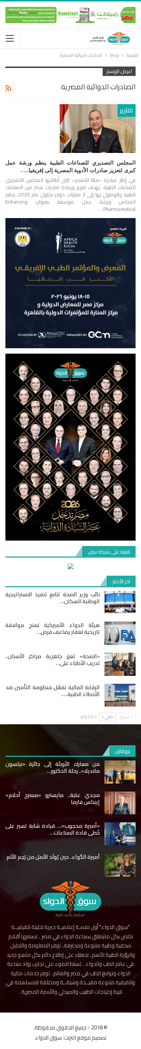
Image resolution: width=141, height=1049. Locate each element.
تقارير (126, 110)
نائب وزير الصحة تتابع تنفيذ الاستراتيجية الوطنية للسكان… (52, 597)
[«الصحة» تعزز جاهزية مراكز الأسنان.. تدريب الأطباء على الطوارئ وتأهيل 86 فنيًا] (120, 664)
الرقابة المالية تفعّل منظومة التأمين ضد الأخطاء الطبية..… (52, 690)
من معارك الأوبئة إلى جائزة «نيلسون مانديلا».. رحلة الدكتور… (52, 767)
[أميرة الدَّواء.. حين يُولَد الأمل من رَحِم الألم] (120, 865)
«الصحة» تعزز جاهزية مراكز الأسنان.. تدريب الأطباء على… (52, 659)
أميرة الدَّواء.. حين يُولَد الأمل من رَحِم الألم (53, 857)
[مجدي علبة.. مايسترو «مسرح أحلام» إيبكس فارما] (120, 803)
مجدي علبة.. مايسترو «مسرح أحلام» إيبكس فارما (52, 798)
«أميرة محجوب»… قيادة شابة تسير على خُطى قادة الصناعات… (52, 829)
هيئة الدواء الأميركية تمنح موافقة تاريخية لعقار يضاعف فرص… (52, 628)
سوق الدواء (48, 1037)
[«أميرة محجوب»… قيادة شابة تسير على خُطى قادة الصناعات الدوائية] (120, 833)
